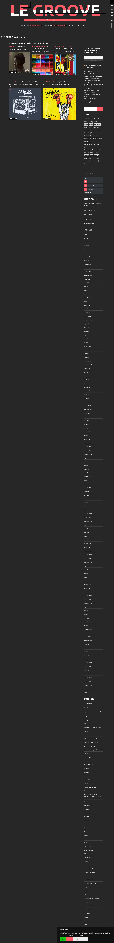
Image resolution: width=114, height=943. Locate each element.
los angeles (87, 149)
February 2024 (87, 346)
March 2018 (87, 581)
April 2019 (86, 540)
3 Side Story (87, 809)
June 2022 (86, 420)
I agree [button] (63, 939)
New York (94, 149)
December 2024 (88, 309)
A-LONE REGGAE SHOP (90, 883)
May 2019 (86, 536)
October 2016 (87, 636)
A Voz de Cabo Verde (89, 872)
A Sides (86, 861)
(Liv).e (85, 716)
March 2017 (87, 621)
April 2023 (86, 383)
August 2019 (87, 525)
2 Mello (86, 783)
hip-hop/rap (87, 138)
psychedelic (91, 152)
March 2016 (87, 659)
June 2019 (86, 532)
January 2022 (87, 439)
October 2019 (87, 517)
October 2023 (87, 361)
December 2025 (88, 264)
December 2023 (88, 353)
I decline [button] (69, 939)
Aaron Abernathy (88, 906)
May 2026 (86, 245)
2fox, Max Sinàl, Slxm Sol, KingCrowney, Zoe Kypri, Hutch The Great (93, 796)
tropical (24, 86)
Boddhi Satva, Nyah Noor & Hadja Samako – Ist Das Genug (91, 209)
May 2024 (86, 335)
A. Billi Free (87, 891)
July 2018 (86, 569)
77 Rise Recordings (88, 850)
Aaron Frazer (87, 909)
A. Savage (86, 894)
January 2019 (87, 547)
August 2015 (87, 670)
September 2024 (88, 320)
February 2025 (87, 301)
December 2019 (88, 513)
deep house (98, 124)
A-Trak (85, 887)
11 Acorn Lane (87, 757)
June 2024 (86, 331)
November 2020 (88, 491)
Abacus (85, 921)
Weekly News (55, 25)
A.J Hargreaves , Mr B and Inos (91, 898)
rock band (70, 53)
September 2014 (88, 685)
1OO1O (85, 776)
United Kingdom (94, 161)
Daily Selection (31, 25)
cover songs (46, 51)
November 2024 (88, 312)
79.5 (85, 853)
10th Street (87, 753)
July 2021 (86, 461)
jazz (17, 50)
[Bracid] (86, 720)
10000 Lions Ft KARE (89, 746)
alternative (57, 51)
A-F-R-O (86, 876)
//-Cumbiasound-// (88, 723)
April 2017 (86, 618)
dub (93, 130)
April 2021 (86, 472)
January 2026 (87, 260)
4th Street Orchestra (89, 839)
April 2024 (86, 338)
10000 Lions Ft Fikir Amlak (91, 742)
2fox (85, 790)
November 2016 (88, 633)
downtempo (26, 84)
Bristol (85, 124)
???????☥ (86, 707)
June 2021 (86, 465)
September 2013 (88, 689)
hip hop (56, 53)
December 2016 (88, 629)
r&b (97, 152)
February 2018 (87, 584)
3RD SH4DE (87, 816)
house (100, 138)
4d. (84, 831)
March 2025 (87, 297)
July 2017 (86, 610)
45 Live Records (88, 824)
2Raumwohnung (88, 805)
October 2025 (87, 271)
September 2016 (88, 640)
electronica (93, 132)
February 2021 (87, 480)
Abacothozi (87, 917)
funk (31, 84)
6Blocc (85, 842)
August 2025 (87, 279)
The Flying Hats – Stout (89, 223)
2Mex (85, 801)
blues (90, 121)
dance (91, 124)
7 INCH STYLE (87, 846)
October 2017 (87, 599)
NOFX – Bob (87, 88)
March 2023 (87, 387)
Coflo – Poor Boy (88, 214)
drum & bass (87, 130)
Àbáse (85, 924)
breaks (15, 84)
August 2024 (87, 323)
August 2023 (87, 368)
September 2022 (88, 409)
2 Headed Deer (88, 779)
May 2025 (86, 290)
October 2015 (87, 666)
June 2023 (86, 376)
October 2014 (87, 681)
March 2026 (87, 253)
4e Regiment (87, 835)
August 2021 (87, 458)
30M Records (87, 813)
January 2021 (87, 484)
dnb (90, 127)
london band (59, 84)
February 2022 (87, 435)
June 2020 (86, 499)
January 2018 (87, 588)
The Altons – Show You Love (90, 73)
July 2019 (86, 528)
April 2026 (86, 249)
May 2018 (86, 577)
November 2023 (88, 357)
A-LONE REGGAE (88, 880)
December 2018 (88, 551)
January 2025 (87, 305)
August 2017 (87, 607)
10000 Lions (87, 735)
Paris (20, 50)
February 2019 (87, 543)
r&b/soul (86, 155)
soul (28, 50)
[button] (112, 5)
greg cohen (11, 50)
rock (85, 158)
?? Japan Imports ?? (89, 703)
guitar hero (70, 51)
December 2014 (88, 677)
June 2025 (86, 286)
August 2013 (87, 692)
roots (90, 158)
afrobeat (86, 118)
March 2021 (87, 476)
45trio (85, 827)
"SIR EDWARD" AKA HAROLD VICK (93, 727)
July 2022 (86, 417)
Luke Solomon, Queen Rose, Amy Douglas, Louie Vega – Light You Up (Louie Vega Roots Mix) (92, 80)
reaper (65, 53)
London (53, 84)
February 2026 (87, 256)
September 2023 (88, 364)
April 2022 (86, 428)
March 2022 (87, 432)
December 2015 (88, 662)
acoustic (34, 51)
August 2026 (87, 234)
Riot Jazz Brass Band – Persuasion (92, 71)
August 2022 (87, 413)
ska (94, 158)
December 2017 (88, 592)
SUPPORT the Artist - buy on (15, 126)
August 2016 (87, 644)
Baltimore (39, 51)
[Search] (88, 25)
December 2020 (88, 487)
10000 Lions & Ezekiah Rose (91, 738)
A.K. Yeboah (87, 902)
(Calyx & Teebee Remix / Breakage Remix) (93, 711)
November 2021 (88, 446)
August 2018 (87, 566)
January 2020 (87, 510)
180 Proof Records (88, 764)
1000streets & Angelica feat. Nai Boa (93, 750)
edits (98, 130)
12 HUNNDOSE (87, 761)
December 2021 (88, 443)
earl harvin (11, 49)
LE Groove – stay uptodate (92, 67)
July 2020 (86, 495)
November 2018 (88, 554)
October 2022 (87, 405)
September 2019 (88, 521)
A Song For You (88, 865)
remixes (15, 86)
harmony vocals (39, 53)
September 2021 (88, 454)
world (29, 86)
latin (90, 147)
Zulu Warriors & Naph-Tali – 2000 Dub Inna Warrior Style (93, 218)
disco (20, 84)
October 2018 (87, 558)
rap (92, 155)
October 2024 (87, 316)
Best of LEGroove (80, 25)
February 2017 (87, 625)
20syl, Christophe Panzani (90, 787)
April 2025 (86, 294)
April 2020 (86, 506)
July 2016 (86, 648)
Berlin (85, 121)
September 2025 (88, 275)
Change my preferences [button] (80, 939)
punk (65, 84)
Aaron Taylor (87, 913)
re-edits (36, 84)
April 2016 (86, 655)
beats (99, 118)
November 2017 (88, 595)
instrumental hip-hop (89, 144)
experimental (87, 135)
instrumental (87, 141)
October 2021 (87, 450)
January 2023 (87, 394)
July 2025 (86, 282)
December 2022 (88, 398)
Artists (71, 25)
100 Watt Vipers (88, 731)
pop (24, 50)
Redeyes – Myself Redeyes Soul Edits (93, 76)
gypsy (48, 84)
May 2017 (86, 614)
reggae (10, 86)
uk (68, 84)
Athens (10, 84)
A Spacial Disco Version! (90, 868)
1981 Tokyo (86, 768)
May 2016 (86, 651)
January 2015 (87, 674)
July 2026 (86, 238)
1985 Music (86, 772)
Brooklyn (64, 51)
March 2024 (87, 342)
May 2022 (86, 424)
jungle (85, 147)
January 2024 (87, 350)
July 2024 (86, 327)
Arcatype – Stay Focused (90, 98)
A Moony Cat (87, 857)
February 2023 (87, 390)
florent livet (18, 49)
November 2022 (88, 402)
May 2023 (86, 379)
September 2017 (88, 603)
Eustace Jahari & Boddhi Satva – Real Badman (92, 204)
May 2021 (86, 469)
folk (24, 49)
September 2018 (88, 562)
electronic (86, 132)
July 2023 (86, 372)
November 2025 (88, 268)
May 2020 (86, 502)
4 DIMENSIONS (88, 820)
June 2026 (86, 242)
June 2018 (86, 573)
